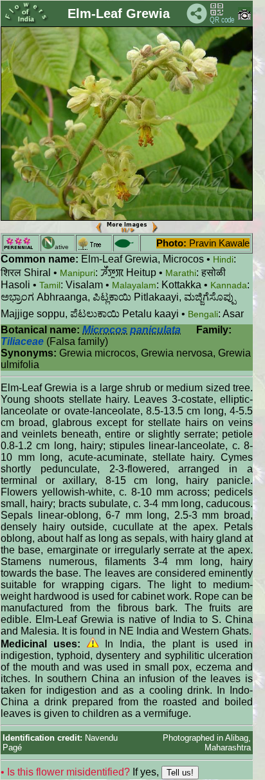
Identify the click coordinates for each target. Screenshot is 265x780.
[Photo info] (244, 17)
